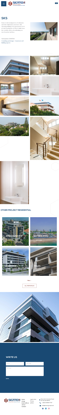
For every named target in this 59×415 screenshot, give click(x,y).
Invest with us (25, 403)
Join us (23, 404)
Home (23, 399)
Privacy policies (32, 402)
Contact (24, 406)
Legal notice (33, 399)
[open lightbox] (14, 65)
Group (23, 401)
